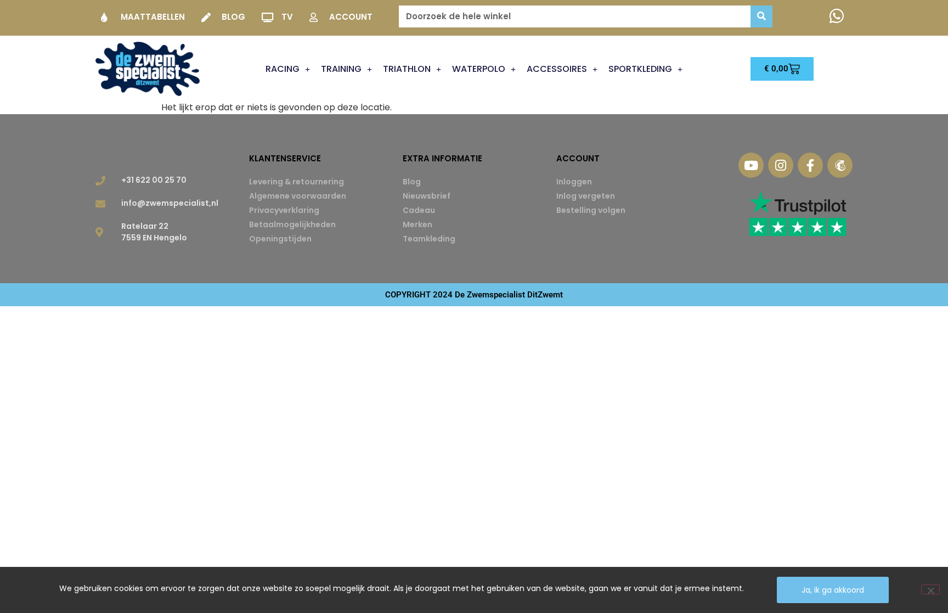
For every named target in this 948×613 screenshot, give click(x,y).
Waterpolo (478, 69)
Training (341, 69)
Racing (283, 69)
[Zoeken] (761, 16)
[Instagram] (780, 165)
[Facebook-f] (810, 165)
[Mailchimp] (840, 165)
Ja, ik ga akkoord (833, 589)
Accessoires (557, 69)
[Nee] (930, 589)
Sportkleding (640, 69)
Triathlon (407, 69)
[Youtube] (751, 165)
